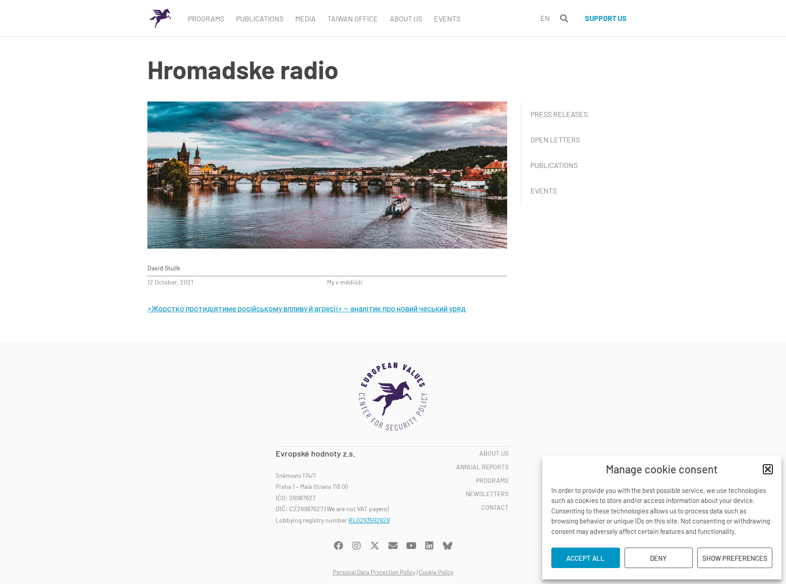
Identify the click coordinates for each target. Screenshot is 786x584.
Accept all (585, 558)
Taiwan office (353, 18)
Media (305, 18)
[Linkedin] (429, 545)
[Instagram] (356, 545)
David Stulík (163, 268)
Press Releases (559, 114)
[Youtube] (411, 545)
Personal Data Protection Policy (374, 572)
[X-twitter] (374, 545)
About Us (406, 18)
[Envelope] (393, 545)
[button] (767, 469)
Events (447, 18)
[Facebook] (338, 545)
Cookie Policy (436, 572)
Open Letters (555, 139)
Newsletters (487, 494)
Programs (206, 18)
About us (494, 453)
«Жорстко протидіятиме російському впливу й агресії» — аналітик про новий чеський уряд (306, 308)
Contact (495, 507)
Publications (259, 18)
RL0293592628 (369, 520)
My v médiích (345, 282)
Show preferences (734, 558)
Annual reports (482, 467)
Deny (658, 558)
